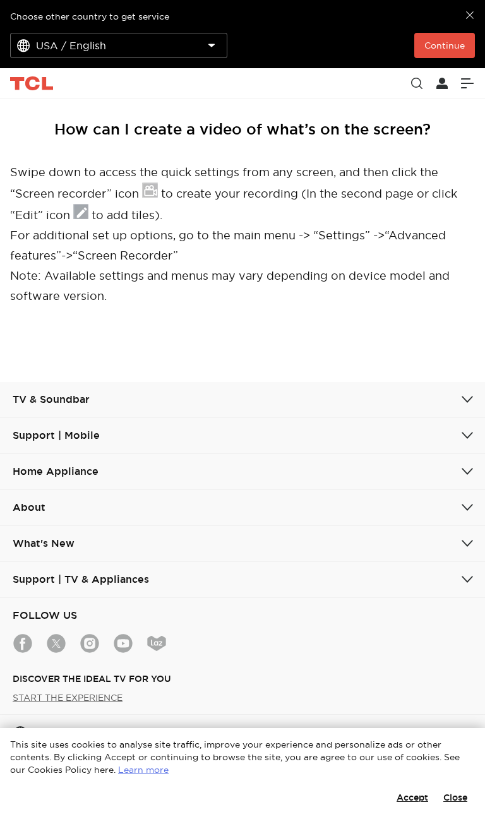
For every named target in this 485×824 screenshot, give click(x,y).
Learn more (143, 769)
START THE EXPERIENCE (68, 697)
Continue (444, 45)
